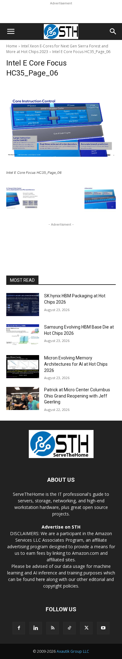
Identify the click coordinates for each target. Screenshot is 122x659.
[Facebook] (19, 628)
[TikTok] (69, 628)
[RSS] (52, 628)
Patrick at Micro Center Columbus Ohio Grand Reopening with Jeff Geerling (77, 395)
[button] (11, 31)
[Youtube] (103, 628)
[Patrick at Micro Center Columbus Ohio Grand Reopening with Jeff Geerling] (22, 398)
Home (11, 46)
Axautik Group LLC (73, 651)
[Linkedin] (35, 628)
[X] (86, 628)
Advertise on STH (61, 527)
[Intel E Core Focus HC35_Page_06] (61, 126)
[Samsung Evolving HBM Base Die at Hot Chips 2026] (22, 335)
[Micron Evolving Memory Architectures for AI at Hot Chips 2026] (22, 366)
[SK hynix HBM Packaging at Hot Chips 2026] (22, 304)
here (40, 579)
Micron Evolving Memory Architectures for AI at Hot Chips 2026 (76, 364)
